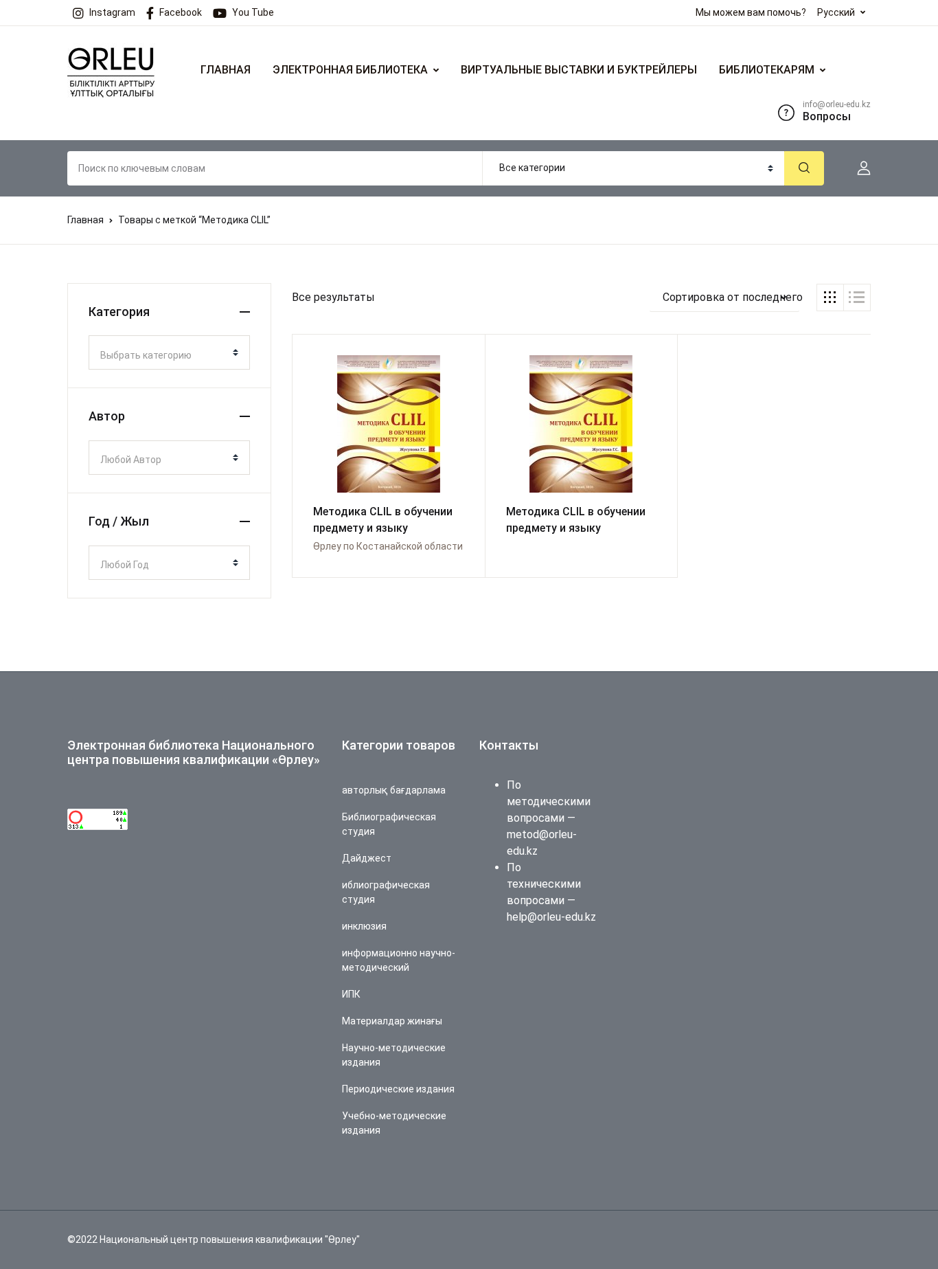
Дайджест (366, 858)
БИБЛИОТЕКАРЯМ (766, 69)
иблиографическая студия (386, 892)
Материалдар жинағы (392, 1020)
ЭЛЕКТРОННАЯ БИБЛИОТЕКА (350, 69)
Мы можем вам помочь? (751, 12)
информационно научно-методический (398, 960)
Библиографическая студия (389, 824)
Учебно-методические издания (394, 1123)
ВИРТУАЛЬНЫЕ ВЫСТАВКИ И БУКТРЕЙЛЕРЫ (579, 69)
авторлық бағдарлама (394, 790)
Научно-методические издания (394, 1055)
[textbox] (163, 355)
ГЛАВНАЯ (226, 69)
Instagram (112, 12)
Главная (85, 219)
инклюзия (364, 926)
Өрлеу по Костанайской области (388, 546)
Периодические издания (398, 1088)
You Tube (253, 12)
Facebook (180, 12)
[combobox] (169, 352)
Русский (836, 12)
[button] (858, 168)
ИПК (351, 994)
